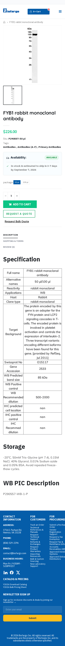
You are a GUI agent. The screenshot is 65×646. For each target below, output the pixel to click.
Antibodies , (10, 146)
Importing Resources (35, 555)
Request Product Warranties (35, 549)
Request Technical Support (34, 537)
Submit (32, 618)
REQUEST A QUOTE (19, 213)
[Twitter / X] (18, 572)
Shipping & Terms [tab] (13, 241)
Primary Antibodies (49, 146)
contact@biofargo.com (14, 553)
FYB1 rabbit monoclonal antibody (29, 116)
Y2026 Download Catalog (15, 584)
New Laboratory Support (37, 565)
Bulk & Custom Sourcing (37, 560)
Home (4, 22)
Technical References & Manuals (36, 529)
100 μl (25, 182)
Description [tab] (10, 235)
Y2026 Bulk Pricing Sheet (15, 587)
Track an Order (37, 524)
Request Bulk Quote (17, 221)
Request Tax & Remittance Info (57, 543)
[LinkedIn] (5, 572)
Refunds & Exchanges (35, 543)
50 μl (17, 182)
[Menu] (60, 11)
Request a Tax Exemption (56, 538)
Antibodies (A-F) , (28, 146)
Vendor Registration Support (55, 532)
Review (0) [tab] (9, 247)
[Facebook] (11, 572)
